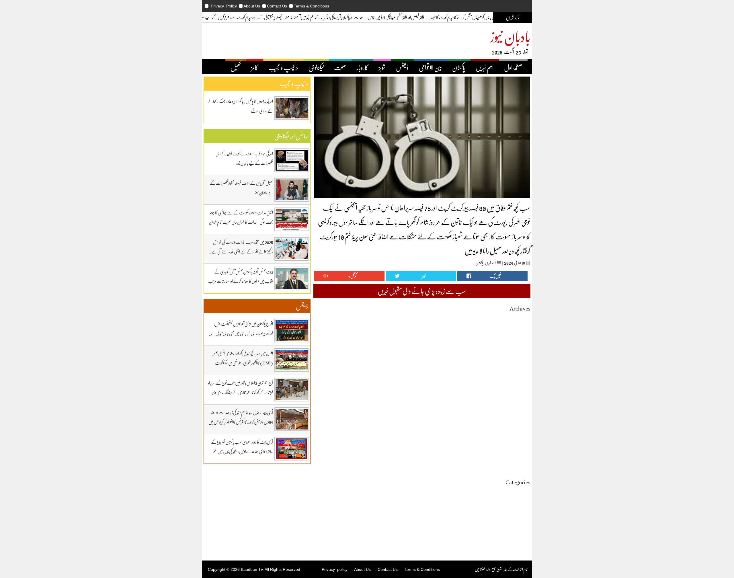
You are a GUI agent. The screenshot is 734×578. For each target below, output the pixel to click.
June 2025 (522, 390)
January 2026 (520, 353)
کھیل (236, 67)
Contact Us (277, 6)
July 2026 (523, 322)
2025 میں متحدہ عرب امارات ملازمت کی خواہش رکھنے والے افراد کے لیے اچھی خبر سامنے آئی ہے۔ (241, 247)
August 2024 (520, 441)
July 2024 (523, 446)
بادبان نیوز (510, 36)
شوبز (382, 67)
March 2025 (521, 405)
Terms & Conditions (311, 6)
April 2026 (522, 338)
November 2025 (517, 364)
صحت (340, 67)
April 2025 (522, 400)
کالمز (254, 67)
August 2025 (520, 379)
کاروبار (362, 67)
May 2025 (522, 395)
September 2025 (517, 374)
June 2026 (522, 328)
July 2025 (523, 384)
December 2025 (518, 359)
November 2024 (517, 426)
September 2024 (517, 436)
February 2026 (518, 348)
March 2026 (521, 343)
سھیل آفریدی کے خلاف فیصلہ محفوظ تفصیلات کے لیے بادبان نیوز (241, 188)
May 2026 (522, 333)
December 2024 (518, 420)
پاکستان (458, 67)
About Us (251, 6)
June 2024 (522, 451)
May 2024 (522, 457)
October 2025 (519, 369)
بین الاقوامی (430, 67)
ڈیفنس (402, 67)
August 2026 (520, 317)
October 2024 (519, 431)
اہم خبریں (485, 67)
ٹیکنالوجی (316, 67)
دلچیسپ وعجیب (520, 517)
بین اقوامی (524, 501)
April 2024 (522, 462)
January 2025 (520, 415)
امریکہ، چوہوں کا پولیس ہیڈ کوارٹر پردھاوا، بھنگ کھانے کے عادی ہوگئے (240, 106)
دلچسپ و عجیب (283, 67)
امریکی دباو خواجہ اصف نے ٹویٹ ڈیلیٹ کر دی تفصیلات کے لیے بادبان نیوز (244, 158)
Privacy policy (335, 569)
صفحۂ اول (513, 67)
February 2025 (518, 410)
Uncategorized (518, 491)
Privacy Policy (224, 6)
